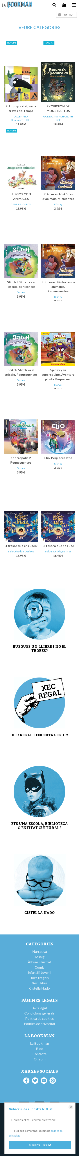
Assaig (39, 957)
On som (39, 1059)
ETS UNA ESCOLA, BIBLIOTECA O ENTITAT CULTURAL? (39, 825)
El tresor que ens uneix (21, 546)
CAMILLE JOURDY (21, 204)
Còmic (40, 967)
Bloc (39, 1048)
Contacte (39, 1054)
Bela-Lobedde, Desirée (21, 551)
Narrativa (39, 951)
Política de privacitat (39, 1024)
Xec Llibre (39, 983)
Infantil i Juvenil (39, 972)
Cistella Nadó (39, 988)
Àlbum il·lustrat (39, 962)
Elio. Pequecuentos (58, 458)
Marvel (58, 384)
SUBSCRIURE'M (40, 1145)
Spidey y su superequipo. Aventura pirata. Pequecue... (58, 374)
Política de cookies (39, 1018)
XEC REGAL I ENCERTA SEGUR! (39, 735)
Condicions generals (39, 1013)
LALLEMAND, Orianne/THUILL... (21, 118)
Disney (58, 204)
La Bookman (39, 1043)
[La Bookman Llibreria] (17, 5)
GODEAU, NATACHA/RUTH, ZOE (58, 118)
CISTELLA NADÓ (39, 912)
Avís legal (39, 1008)
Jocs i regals (40, 978)
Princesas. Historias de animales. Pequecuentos (58, 286)
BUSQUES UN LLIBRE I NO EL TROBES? (39, 648)
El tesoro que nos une (58, 546)
